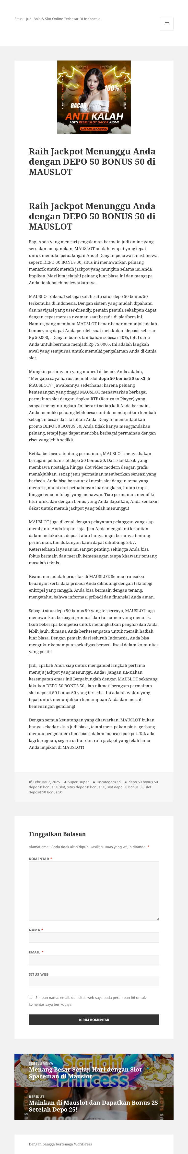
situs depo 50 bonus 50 (86, 787)
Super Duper (78, 781)
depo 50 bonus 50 (143, 781)
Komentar (40, 858)
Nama (36, 930)
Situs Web (38, 974)
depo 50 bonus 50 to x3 (122, 378)
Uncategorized (109, 781)
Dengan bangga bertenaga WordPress (60, 1144)
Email (36, 952)
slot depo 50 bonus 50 (125, 787)
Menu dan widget (167, 30)
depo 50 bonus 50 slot (47, 787)
